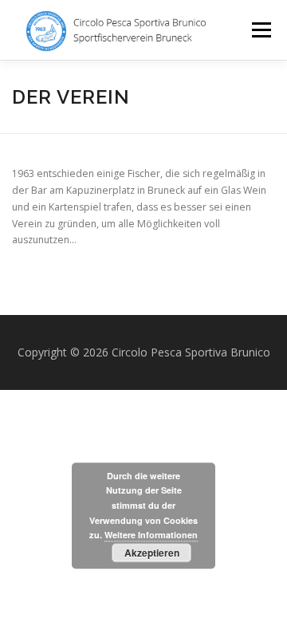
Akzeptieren (151, 552)
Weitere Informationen (151, 535)
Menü (260, 30)
